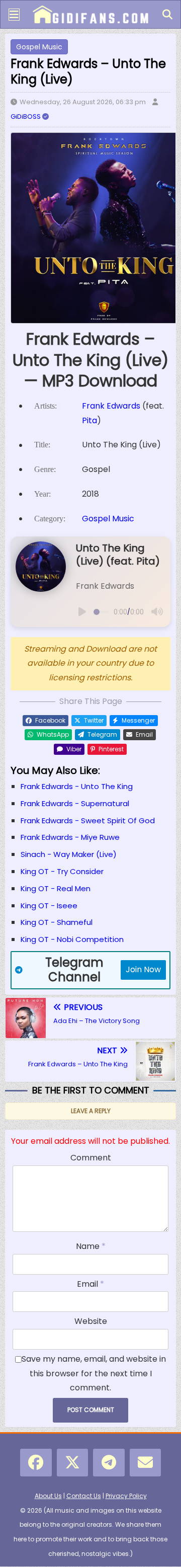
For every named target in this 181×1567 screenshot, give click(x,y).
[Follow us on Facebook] (36, 1462)
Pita (89, 420)
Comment (90, 1157)
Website (90, 1321)
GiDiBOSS (26, 116)
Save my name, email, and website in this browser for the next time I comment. (94, 1373)
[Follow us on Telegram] (109, 1462)
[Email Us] (145, 1462)
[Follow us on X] (72, 1462)
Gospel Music (39, 47)
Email (88, 1284)
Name (89, 1246)
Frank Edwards (111, 406)
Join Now (143, 969)
